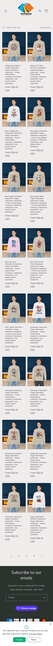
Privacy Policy (36, 634)
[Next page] (42, 556)
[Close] (50, 624)
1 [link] (11, 555)
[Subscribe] (44, 597)
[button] (6, 11)
